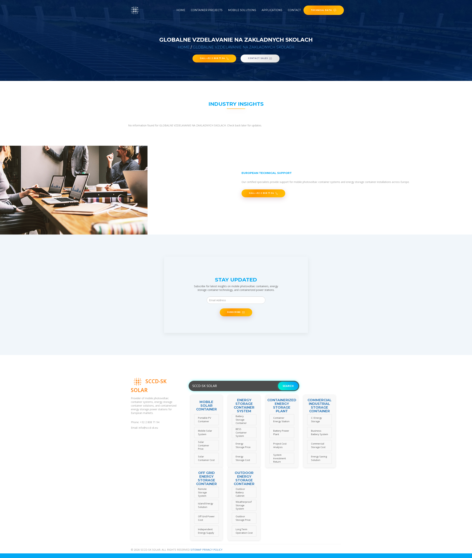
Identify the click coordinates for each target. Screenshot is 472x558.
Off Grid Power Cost (206, 518)
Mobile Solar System (205, 432)
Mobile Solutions (242, 10)
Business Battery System (319, 432)
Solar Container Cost (206, 458)
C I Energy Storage (316, 419)
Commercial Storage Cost (318, 445)
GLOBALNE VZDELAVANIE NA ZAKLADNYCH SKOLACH (243, 47)
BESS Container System (241, 432)
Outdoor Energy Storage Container (244, 478)
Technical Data (321, 10)
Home (180, 10)
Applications (272, 10)
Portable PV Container (204, 419)
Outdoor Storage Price (243, 518)
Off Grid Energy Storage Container (206, 478)
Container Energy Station (281, 419)
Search (288, 386)
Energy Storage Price (243, 445)
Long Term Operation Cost (244, 531)
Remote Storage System (202, 492)
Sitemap (196, 549)
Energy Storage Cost (243, 458)
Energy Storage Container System (244, 405)
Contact (294, 10)
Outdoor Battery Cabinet (240, 492)
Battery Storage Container (241, 419)
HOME (184, 47)
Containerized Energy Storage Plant (281, 405)
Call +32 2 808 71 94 (212, 58)
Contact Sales (258, 58)
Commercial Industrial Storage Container (320, 405)
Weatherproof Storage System (244, 505)
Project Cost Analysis (280, 445)
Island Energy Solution (205, 505)
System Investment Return (279, 458)
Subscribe (234, 312)
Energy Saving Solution (319, 458)
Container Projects (207, 10)
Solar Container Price (203, 445)
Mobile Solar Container (206, 405)
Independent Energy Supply (206, 531)
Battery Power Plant (281, 432)
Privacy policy (212, 549)
